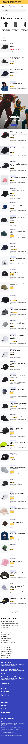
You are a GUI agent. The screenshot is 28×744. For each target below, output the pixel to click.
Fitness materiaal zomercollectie (9, 630)
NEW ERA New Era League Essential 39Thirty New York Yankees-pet (18, 322)
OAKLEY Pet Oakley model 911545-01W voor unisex (18, 148)
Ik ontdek (14, 124)
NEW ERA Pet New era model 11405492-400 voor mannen (16, 205)
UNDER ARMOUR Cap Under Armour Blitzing (18, 310)
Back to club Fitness (6, 653)
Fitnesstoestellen (5, 629)
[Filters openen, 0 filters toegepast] (3, 37)
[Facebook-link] (2, 695)
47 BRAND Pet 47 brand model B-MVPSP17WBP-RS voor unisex (17, 561)
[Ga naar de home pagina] (12, 6)
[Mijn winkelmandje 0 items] (25, 6)
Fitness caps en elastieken (7, 621)
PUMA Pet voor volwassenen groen (18, 283)
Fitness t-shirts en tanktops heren (6, 30)
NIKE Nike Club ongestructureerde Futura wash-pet (18, 468)
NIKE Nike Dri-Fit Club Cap (16, 416)
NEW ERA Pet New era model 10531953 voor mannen (16, 455)
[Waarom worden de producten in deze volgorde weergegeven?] (2, 40)
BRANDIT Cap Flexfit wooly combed (18, 598)
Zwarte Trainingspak (6, 645)
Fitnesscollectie (5, 634)
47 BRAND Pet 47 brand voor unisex (18, 508)
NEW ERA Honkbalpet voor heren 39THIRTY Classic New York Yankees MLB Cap (18, 164)
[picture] (4, 47)
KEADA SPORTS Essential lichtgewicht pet (16, 272)
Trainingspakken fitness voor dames (9, 623)
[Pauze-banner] (24, 2)
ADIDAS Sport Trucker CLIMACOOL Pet (18, 364)
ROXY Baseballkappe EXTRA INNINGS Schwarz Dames (16, 84)
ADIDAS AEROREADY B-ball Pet (17, 190)
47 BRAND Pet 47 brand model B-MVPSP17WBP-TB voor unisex (17, 534)
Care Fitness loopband (6, 647)
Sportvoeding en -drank (6, 657)
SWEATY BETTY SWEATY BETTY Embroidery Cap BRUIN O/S (17, 522)
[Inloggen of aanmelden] (22, 6)
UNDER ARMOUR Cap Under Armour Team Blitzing (18, 245)
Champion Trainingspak (6, 651)
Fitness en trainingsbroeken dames (9, 625)
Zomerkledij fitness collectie (8, 642)
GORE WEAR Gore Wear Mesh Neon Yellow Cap (18, 443)
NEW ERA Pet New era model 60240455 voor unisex (16, 573)
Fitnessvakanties (5, 640)
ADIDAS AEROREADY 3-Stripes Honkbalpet (17, 494)
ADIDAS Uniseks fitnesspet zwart (18, 44)
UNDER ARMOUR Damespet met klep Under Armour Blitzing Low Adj (18, 178)
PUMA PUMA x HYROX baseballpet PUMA (18, 218)
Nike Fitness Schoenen (6, 638)
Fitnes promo (4, 636)
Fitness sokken (4, 627)
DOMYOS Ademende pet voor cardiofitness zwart (17, 58)
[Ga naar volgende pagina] (18, 612)
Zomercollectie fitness (6, 649)
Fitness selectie (5, 644)
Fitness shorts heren (15, 30)
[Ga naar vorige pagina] (9, 612)
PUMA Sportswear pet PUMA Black (18, 481)
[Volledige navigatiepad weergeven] (1, 14)
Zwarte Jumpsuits (5, 655)
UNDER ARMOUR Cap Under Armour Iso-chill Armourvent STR (18, 404)
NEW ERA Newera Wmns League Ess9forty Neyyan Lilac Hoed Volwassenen (17, 586)
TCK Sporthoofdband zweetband (17, 389)
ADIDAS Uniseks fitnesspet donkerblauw (16, 70)
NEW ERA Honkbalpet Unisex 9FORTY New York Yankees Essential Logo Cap (18, 134)
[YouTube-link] (5, 695)
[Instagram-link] (8, 695)
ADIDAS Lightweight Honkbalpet (17, 375)
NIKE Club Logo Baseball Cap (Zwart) (18, 297)
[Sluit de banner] (26, 2)
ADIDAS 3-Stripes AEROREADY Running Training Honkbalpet (17, 336)
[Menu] (2, 6)
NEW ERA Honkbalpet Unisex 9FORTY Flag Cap (17, 429)
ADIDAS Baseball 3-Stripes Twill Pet (18, 258)
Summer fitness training (7, 632)
